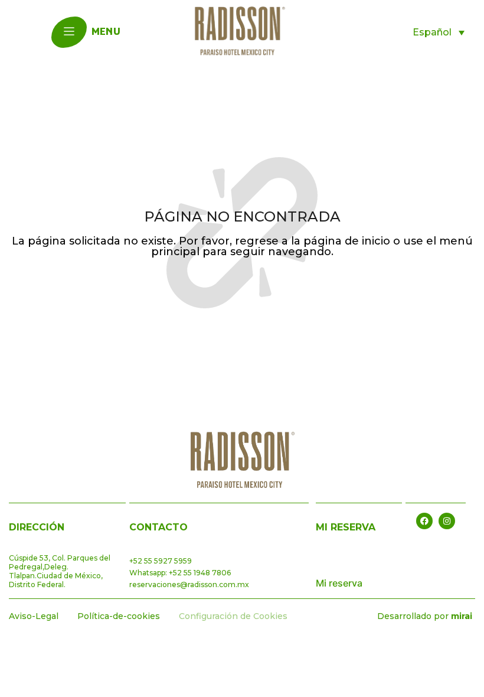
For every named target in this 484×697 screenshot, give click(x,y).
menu (105, 32)
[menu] (69, 31)
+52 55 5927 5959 (160, 560)
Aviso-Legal (33, 616)
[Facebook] (424, 521)
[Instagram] (447, 521)
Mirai (461, 616)
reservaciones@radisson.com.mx (189, 584)
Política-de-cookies (118, 616)
